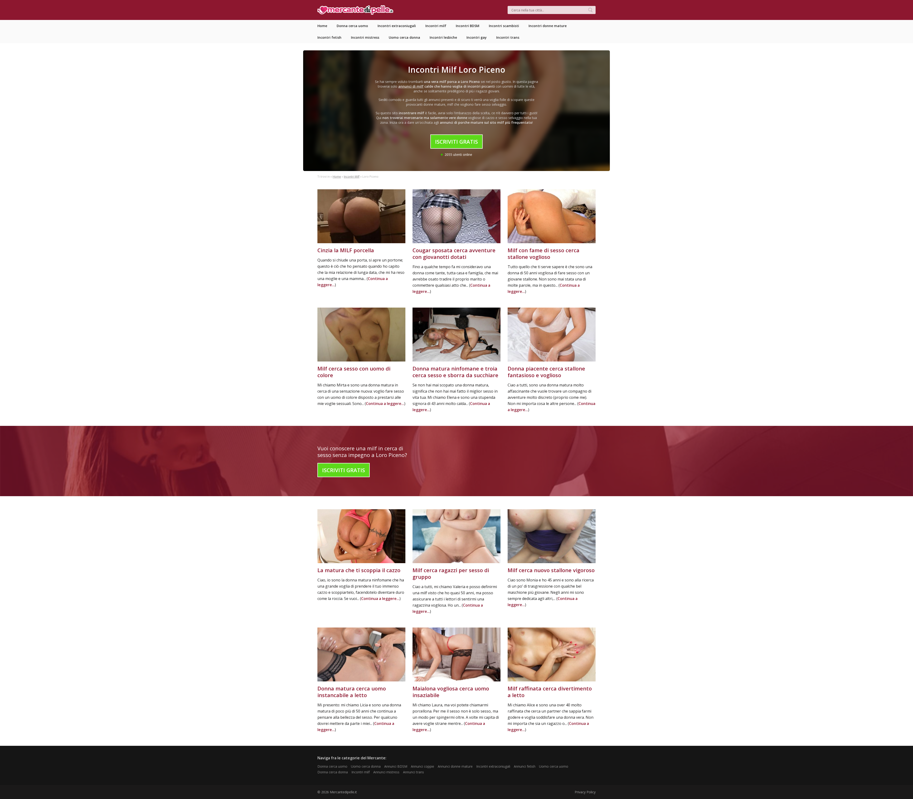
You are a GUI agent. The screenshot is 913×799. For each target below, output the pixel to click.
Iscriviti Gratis (456, 141)
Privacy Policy (585, 792)
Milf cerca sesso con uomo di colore (353, 372)
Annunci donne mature (455, 766)
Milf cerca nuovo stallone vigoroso (551, 570)
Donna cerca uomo (332, 766)
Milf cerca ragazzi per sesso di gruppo (451, 573)
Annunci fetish (524, 766)
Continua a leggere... (385, 403)
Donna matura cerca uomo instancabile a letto (351, 692)
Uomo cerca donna (366, 766)
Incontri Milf (351, 177)
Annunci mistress (386, 772)
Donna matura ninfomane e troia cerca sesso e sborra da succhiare (455, 372)
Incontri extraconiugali (493, 766)
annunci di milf (410, 86)
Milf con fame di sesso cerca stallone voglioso (543, 253)
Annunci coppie (422, 766)
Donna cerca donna (332, 772)
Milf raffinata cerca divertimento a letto (550, 692)
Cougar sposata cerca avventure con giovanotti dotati (454, 253)
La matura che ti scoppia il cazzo (358, 570)
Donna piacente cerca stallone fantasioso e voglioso (546, 372)
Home (337, 177)
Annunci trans (413, 772)
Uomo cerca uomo (553, 766)
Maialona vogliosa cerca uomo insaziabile (451, 692)
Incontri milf (360, 772)
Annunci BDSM (395, 766)
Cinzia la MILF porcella (345, 250)
